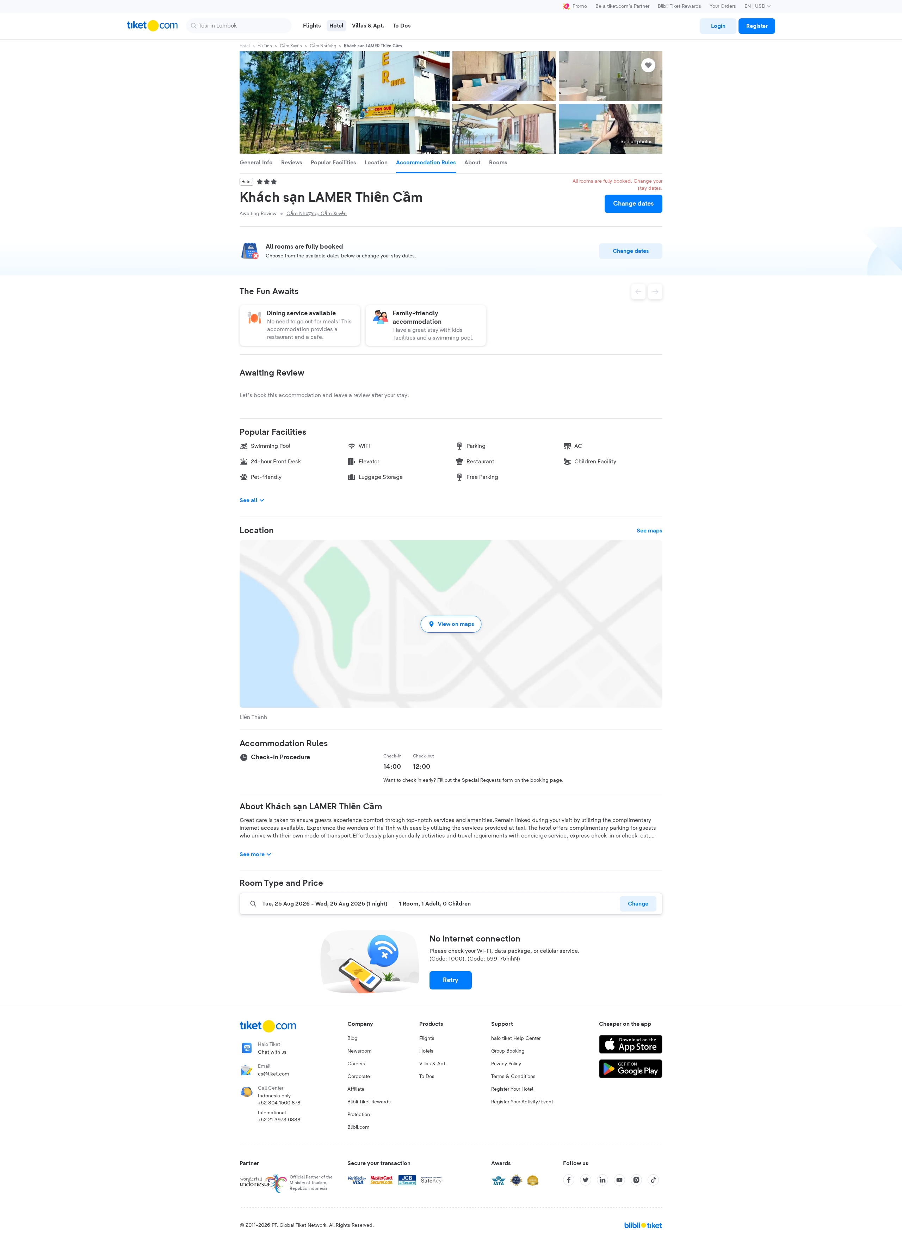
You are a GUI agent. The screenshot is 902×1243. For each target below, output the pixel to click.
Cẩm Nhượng (323, 46)
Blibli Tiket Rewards (679, 6)
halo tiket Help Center (515, 1038)
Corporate (358, 1076)
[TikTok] (653, 1180)
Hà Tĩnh (265, 46)
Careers (356, 1064)
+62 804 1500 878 (279, 1103)
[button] (451, 624)
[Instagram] (636, 1180)
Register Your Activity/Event (522, 1102)
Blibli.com (358, 1127)
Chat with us (272, 1052)
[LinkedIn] (602, 1180)
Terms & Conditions (513, 1076)
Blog (352, 1038)
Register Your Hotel (512, 1089)
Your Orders (723, 6)
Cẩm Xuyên (291, 46)
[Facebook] (568, 1180)
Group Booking (508, 1051)
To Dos (426, 1076)
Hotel (245, 46)
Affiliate (355, 1089)
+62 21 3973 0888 (279, 1120)
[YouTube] (619, 1180)
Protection (358, 1114)
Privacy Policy (506, 1064)
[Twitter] (585, 1180)
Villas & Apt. (433, 1064)
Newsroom (359, 1051)
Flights (426, 1038)
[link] (718, 26)
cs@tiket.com (273, 1074)
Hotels (426, 1051)
